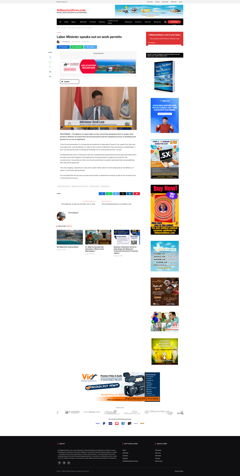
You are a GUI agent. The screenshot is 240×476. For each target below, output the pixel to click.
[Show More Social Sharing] (99, 47)
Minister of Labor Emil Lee (80, 186)
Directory (138, 22)
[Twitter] (50, 67)
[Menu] (60, 22)
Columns (93, 22)
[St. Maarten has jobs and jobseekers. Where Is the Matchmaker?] (98, 237)
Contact (157, 2)
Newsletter (165, 2)
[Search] (165, 22)
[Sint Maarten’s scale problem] (70, 237)
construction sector (63, 186)
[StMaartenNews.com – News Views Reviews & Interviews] (72, 11)
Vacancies (174, 2)
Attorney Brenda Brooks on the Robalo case (116, 204)
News (73, 22)
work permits (105, 186)
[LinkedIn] (50, 76)
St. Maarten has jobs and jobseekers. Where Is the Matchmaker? (94, 249)
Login (180, 2)
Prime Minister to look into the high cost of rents (78, 204)
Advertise (150, 2)
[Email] (50, 72)
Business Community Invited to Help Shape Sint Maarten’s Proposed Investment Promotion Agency (126, 250)
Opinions (102, 22)
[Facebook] (50, 57)
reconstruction (94, 186)
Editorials (83, 22)
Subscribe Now (174, 22)
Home (66, 22)
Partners (148, 22)
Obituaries (128, 22)
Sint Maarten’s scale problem (67, 247)
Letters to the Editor (113, 22)
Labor (59, 32)
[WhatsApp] (50, 62)
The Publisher (66, 41)
